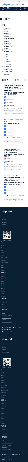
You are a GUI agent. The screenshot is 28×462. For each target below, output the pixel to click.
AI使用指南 (3, 288)
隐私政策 (10, 332)
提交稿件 (3, 281)
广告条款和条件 (4, 307)
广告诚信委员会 (4, 302)
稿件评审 (3, 283)
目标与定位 (3, 247)
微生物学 (5, 18)
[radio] (16, 80)
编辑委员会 (3, 252)
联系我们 (3, 270)
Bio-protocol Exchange (7, 315)
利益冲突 (3, 293)
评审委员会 (3, 255)
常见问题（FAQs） (6, 224)
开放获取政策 (3, 260)
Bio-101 (3, 313)
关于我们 (3, 245)
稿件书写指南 (3, 278)
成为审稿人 (25, 8)
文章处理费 (3, 296)
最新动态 (4, 219)
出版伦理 (3, 291)
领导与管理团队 (4, 257)
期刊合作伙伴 (3, 265)
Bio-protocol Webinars (7, 322)
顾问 (2, 250)
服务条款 (4, 332)
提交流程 (3, 276)
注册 (17, 4)
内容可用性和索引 (4, 262)
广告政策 (3, 304)
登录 (13, 4)
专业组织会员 (3, 267)
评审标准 (3, 286)
